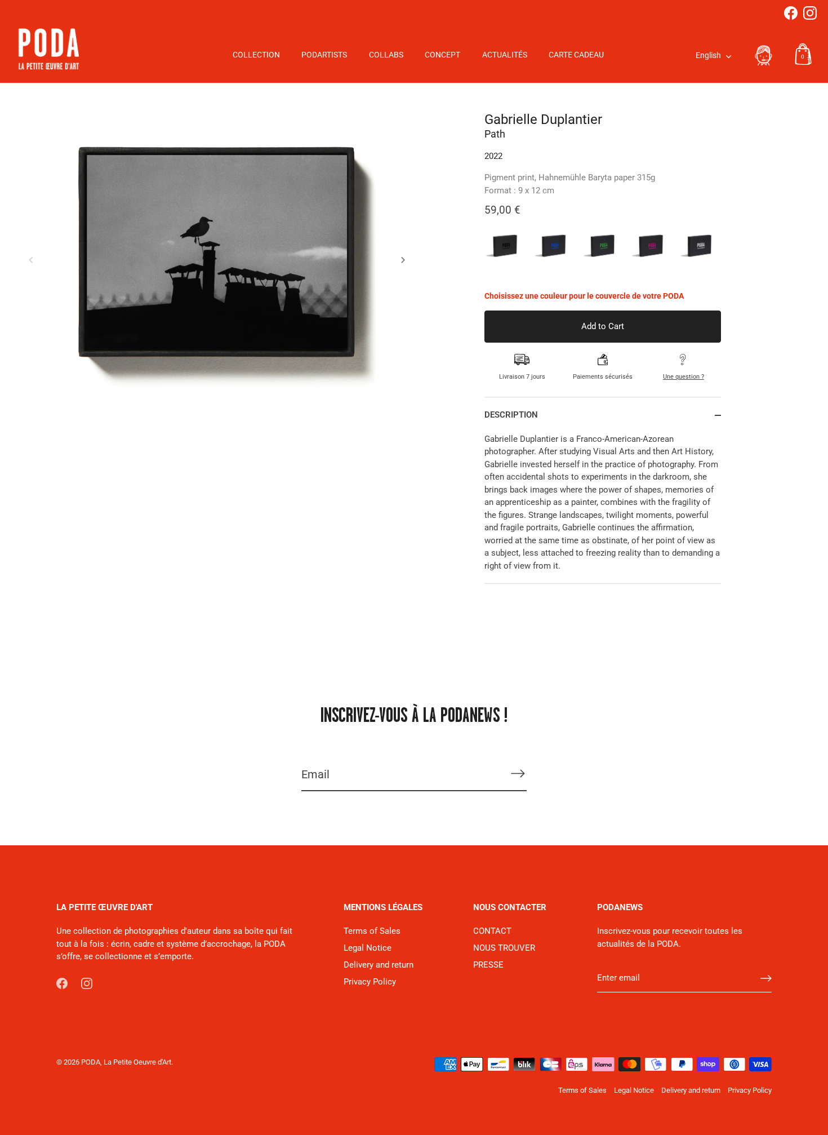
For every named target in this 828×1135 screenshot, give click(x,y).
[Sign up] (766, 978)
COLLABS (386, 55)
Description (511, 415)
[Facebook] (791, 13)
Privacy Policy (370, 982)
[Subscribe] (517, 773)
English (708, 55)
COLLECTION (256, 55)
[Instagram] (810, 13)
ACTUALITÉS (504, 55)
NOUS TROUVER (504, 948)
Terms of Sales (372, 931)
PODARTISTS (324, 55)
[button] (31, 259)
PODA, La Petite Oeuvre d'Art (126, 1062)
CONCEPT (442, 55)
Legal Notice (367, 948)
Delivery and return (378, 965)
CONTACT (492, 931)
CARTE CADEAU (576, 55)
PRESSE (488, 965)
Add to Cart (602, 326)
